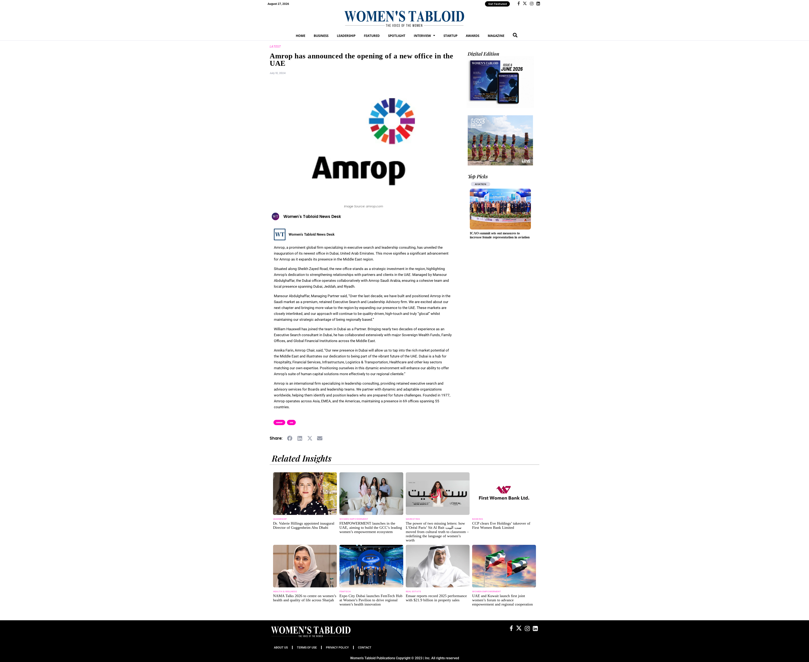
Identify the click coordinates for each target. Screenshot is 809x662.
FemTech (345, 591)
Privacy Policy (337, 647)
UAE (291, 422)
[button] (290, 438)
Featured (372, 36)
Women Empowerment (353, 519)
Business (321, 36)
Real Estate (413, 591)
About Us (281, 647)
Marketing (413, 519)
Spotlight (396, 36)
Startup (450, 36)
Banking (477, 519)
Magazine (496, 36)
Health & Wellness (285, 591)
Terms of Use (307, 647)
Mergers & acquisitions (490, 184)
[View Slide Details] (500, 140)
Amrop (279, 422)
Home (300, 36)
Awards (472, 36)
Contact (364, 647)
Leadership (346, 36)
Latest (275, 46)
